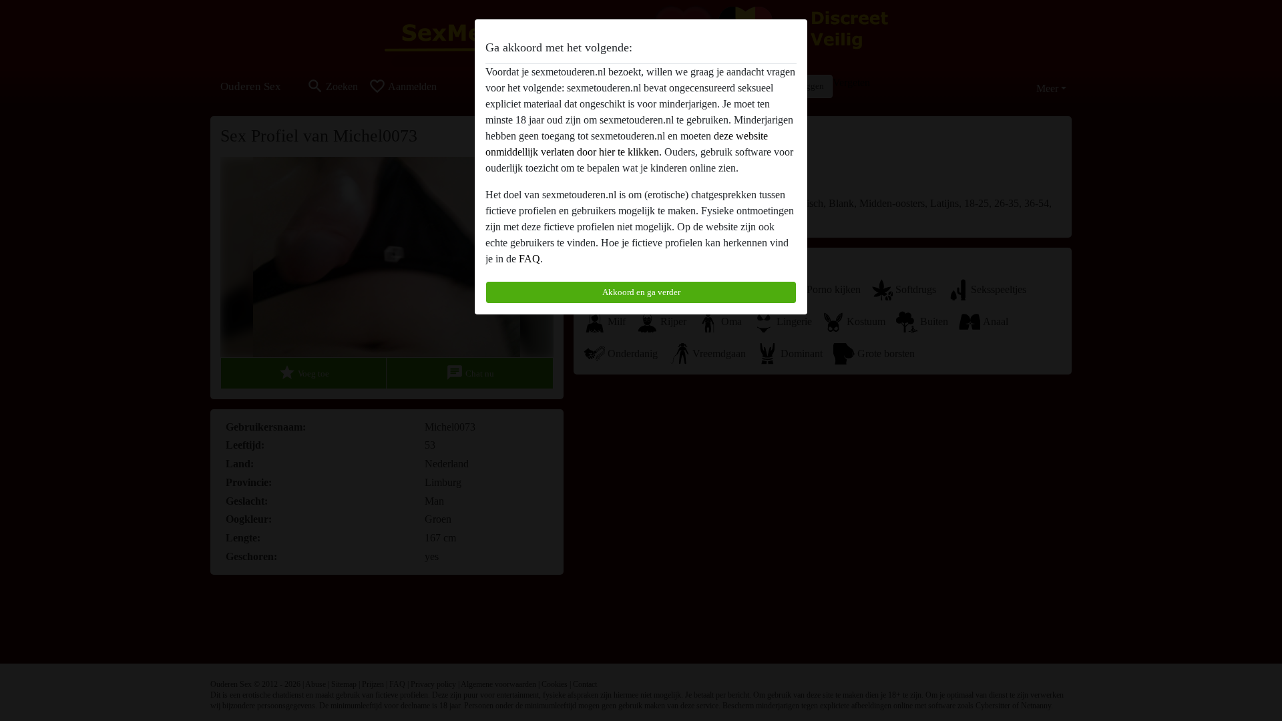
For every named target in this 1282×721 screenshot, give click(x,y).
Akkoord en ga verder (641, 292)
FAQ (529, 258)
